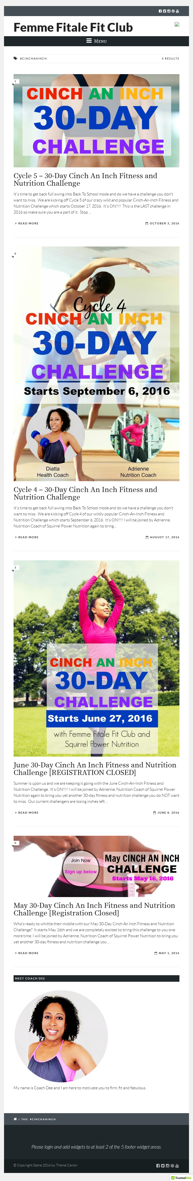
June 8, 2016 (168, 812)
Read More (28, 223)
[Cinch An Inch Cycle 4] (96, 364)
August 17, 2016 (164, 537)
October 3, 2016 (164, 223)
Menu (100, 41)
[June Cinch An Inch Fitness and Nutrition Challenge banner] (96, 658)
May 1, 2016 (169, 953)
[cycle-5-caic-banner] (96, 120)
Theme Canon (66, 1165)
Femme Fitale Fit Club (73, 27)
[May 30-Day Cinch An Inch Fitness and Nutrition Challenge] (96, 866)
